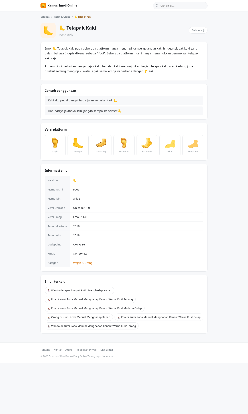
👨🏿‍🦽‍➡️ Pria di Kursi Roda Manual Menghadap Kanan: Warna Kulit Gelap (159, 317)
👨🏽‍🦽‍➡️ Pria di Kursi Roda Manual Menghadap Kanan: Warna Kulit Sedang (90, 299)
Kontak (58, 349)
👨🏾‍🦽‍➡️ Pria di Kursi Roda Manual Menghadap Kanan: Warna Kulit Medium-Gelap (94, 308)
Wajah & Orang (62, 16)
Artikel (69, 349)
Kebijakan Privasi (86, 349)
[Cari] (156, 5)
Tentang (45, 349)
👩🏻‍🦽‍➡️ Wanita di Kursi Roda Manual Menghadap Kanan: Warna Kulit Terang (91, 326)
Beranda (45, 16)
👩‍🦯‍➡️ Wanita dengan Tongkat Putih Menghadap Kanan (79, 290)
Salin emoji (198, 30)
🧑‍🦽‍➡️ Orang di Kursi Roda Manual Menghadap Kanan (78, 317)
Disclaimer (106, 349)
